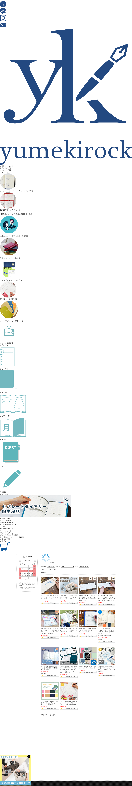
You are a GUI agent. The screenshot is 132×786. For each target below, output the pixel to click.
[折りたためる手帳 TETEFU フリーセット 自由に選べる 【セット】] (88, 656)
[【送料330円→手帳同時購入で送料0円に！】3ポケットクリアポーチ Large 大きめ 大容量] (69, 585)
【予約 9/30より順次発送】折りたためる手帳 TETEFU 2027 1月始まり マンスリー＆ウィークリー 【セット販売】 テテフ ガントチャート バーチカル (69, 669)
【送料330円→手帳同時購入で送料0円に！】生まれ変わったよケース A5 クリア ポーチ (49, 703)
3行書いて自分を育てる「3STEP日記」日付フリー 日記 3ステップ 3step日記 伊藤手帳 (87, 630)
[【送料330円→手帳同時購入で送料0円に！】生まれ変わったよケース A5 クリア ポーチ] (50, 691)
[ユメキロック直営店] (66, 164)
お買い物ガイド (6, 168)
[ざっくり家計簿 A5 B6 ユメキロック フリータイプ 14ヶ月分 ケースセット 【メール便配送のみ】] (69, 691)
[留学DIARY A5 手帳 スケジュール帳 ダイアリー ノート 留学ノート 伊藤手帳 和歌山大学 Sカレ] (69, 618)
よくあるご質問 (6, 170)
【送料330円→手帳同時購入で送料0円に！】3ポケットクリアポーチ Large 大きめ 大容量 (68, 597)
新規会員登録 (5, 539)
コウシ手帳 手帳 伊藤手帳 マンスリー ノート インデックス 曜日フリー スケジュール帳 (49, 597)
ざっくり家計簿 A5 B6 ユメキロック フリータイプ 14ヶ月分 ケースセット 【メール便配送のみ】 (68, 703)
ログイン (3, 541)
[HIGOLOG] (106, 618)
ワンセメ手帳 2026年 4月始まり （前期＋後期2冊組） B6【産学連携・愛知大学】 (49, 668)
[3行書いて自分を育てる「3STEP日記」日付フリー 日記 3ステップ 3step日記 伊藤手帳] (88, 618)
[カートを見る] (5, 550)
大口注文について (6, 166)
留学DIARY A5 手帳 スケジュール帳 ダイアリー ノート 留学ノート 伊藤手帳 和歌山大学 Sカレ (68, 630)
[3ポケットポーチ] (106, 656)
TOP (42, 562)
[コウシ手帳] (50, 585)
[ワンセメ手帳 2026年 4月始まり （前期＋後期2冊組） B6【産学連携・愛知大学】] (50, 656)
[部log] (88, 585)
